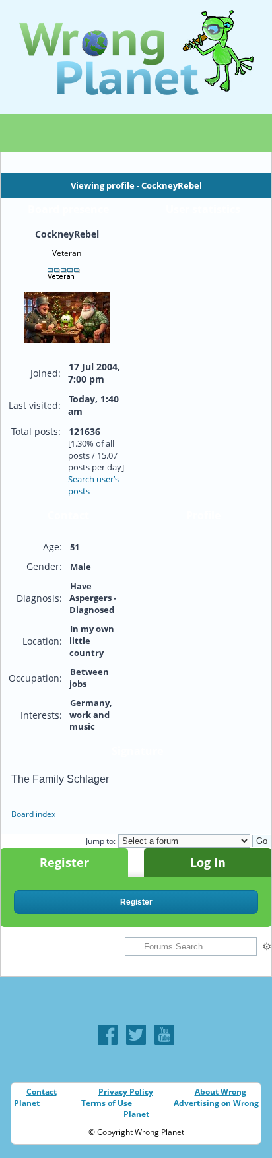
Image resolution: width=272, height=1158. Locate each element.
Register (64, 862)
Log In (208, 862)
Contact (41, 1091)
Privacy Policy (125, 1091)
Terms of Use (106, 1103)
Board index (33, 814)
